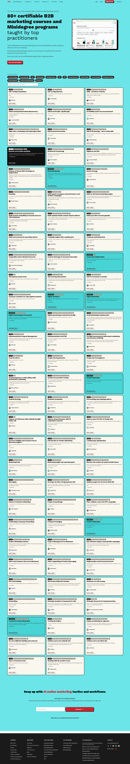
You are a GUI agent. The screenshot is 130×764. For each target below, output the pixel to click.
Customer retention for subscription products (25, 296)
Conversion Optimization (95, 257)
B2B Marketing (40, 77)
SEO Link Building (15, 581)
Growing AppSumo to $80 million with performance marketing (22, 378)
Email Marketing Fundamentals (98, 315)
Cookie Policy (13, 752)
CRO (33, 77)
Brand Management (13, 80)
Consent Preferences (15, 758)
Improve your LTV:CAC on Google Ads (100, 419)
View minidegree (52, 186)
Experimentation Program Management (23, 336)
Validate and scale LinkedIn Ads (59, 641)
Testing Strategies (54, 621)
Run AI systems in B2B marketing (90, 749)
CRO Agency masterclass (18, 277)
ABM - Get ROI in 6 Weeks (96, 91)
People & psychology (55, 502)
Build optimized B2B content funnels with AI (64, 215)
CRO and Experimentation (57, 277)
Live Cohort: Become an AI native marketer (92, 743)
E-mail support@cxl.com (113, 743)
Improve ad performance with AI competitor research (59, 420)
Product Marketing (96, 77)
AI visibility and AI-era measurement (100, 111)
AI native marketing (13, 77)
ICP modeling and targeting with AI (99, 399)
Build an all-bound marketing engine (100, 194)
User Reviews (13, 745)
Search (45, 756)
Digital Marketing (84, 77)
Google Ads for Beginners (96, 358)
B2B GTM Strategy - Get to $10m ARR (100, 131)
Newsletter (29, 754)
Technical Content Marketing (26, 80)
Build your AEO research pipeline (98, 215)
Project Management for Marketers (60, 541)
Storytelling (13, 601)
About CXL (13, 743)
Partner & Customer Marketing (20, 502)
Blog (28, 752)
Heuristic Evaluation (55, 399)
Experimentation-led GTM (57, 336)
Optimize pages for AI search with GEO (100, 482)
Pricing (12, 747)
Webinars (29, 747)
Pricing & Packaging (55, 522)
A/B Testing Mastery (55, 91)
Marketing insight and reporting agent (61, 462)
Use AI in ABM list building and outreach (23, 641)
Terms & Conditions (15, 754)
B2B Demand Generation (56, 131)
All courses (29, 743)
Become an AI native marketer (19, 151)
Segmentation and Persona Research (100, 561)
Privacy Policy (13, 749)
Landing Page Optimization (96, 440)
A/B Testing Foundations (17, 91)
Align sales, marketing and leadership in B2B (25, 131)
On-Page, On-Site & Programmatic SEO (61, 482)
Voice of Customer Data (17, 661)
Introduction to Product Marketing (60, 440)
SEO (65, 77)
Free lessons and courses (33, 745)
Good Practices (14, 358)
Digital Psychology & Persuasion (20, 315)
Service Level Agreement (16, 756)
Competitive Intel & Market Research (22, 257)
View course (12, 103)
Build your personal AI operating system (23, 237)
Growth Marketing (24, 77)
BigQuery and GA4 (93, 151)
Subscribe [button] (78, 709)
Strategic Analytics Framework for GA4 (62, 601)
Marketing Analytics (51, 77)
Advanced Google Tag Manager (59, 111)
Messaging (12, 482)
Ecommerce (39, 80)
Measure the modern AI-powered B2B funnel (103, 462)
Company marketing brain (96, 237)
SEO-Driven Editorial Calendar (58, 581)
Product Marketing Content (18, 541)
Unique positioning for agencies (98, 621)
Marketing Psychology (108, 77)
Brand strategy (92, 171)
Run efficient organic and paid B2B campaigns (103, 541)
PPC (59, 77)
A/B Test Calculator (31, 756)
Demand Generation (73, 77)
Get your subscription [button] (15, 62)
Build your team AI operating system (90, 746)
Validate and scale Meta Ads (97, 641)
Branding (12, 194)
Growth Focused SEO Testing (58, 378)
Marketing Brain (86, 751)
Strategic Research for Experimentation (101, 601)
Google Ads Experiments (56, 358)
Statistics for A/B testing (96, 581)
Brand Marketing (54, 171)
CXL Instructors (31, 749)
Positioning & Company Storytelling (21, 522)
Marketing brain (14, 462)
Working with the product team (59, 661)
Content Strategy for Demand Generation (62, 257)
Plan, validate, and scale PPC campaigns (101, 502)
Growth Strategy (15, 399)
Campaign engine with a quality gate (61, 237)
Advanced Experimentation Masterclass (23, 111)
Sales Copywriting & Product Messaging (62, 561)
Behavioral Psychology (56, 151)
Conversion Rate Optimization (51, 749)
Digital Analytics (54, 296)
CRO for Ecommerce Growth (97, 277)
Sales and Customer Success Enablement (24, 561)
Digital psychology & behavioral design (61, 315)
